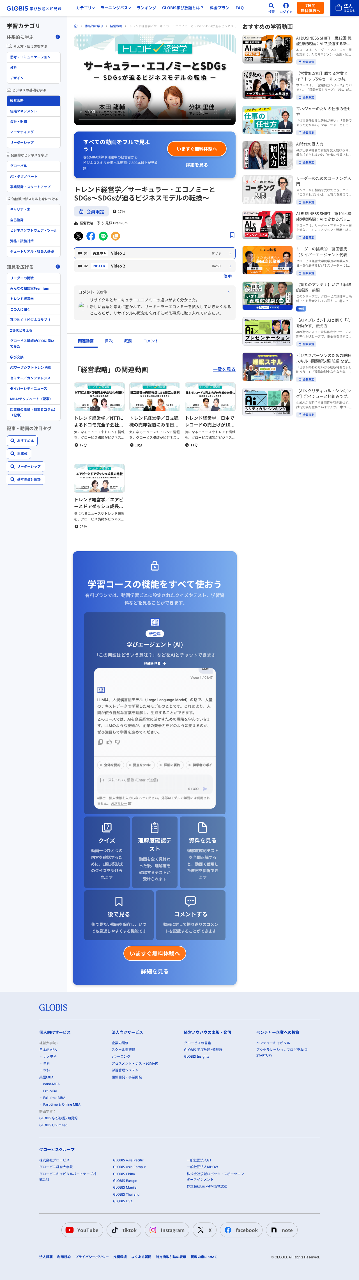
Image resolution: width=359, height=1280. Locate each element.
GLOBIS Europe (125, 1180)
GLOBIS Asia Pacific (128, 1160)
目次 (109, 340)
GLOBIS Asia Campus (129, 1166)
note (287, 1229)
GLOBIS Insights (196, 1056)
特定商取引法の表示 (171, 1257)
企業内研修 (120, 1043)
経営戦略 (116, 26)
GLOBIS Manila (125, 1187)
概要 (128, 340)
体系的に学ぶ (94, 26)
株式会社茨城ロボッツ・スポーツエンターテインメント (215, 1176)
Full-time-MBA (54, 1097)
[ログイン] (286, 8)
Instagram (173, 1229)
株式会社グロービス (54, 1160)
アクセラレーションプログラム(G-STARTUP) (282, 1052)
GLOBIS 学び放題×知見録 (58, 1118)
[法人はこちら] (344, 8)
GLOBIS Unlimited (53, 1125)
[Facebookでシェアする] (90, 236)
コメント (151, 340)
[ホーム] (76, 26)
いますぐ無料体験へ (197, 148)
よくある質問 (141, 1257)
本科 (46, 1070)
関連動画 (86, 340)
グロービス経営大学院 (56, 1166)
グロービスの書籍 (197, 1043)
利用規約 (64, 1257)
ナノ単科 (50, 1056)
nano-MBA (51, 1083)
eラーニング (121, 1056)
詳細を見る (197, 164)
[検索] (271, 8)
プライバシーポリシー (92, 1257)
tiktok (130, 1229)
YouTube (87, 1229)
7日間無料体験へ (310, 8)
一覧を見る (224, 369)
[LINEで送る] (103, 236)
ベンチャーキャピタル (273, 1043)
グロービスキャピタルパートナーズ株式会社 (67, 1176)
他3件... (230, 275)
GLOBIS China (124, 1173)
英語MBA (46, 1077)
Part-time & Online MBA (61, 1104)
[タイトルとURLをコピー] (115, 236)
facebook (247, 1229)
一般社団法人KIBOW (202, 1166)
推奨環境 (120, 1257)
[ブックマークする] (232, 235)
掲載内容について (204, 1257)
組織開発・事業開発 (127, 1077)
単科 (46, 1063)
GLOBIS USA (123, 1201)
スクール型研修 (123, 1049)
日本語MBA (48, 1049)
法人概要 (46, 1257)
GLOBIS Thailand (126, 1194)
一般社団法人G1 (199, 1160)
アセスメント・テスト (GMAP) (135, 1063)
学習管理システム (125, 1070)
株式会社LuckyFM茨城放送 (207, 1186)
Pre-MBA (50, 1090)
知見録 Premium (115, 223)
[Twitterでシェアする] (78, 236)
